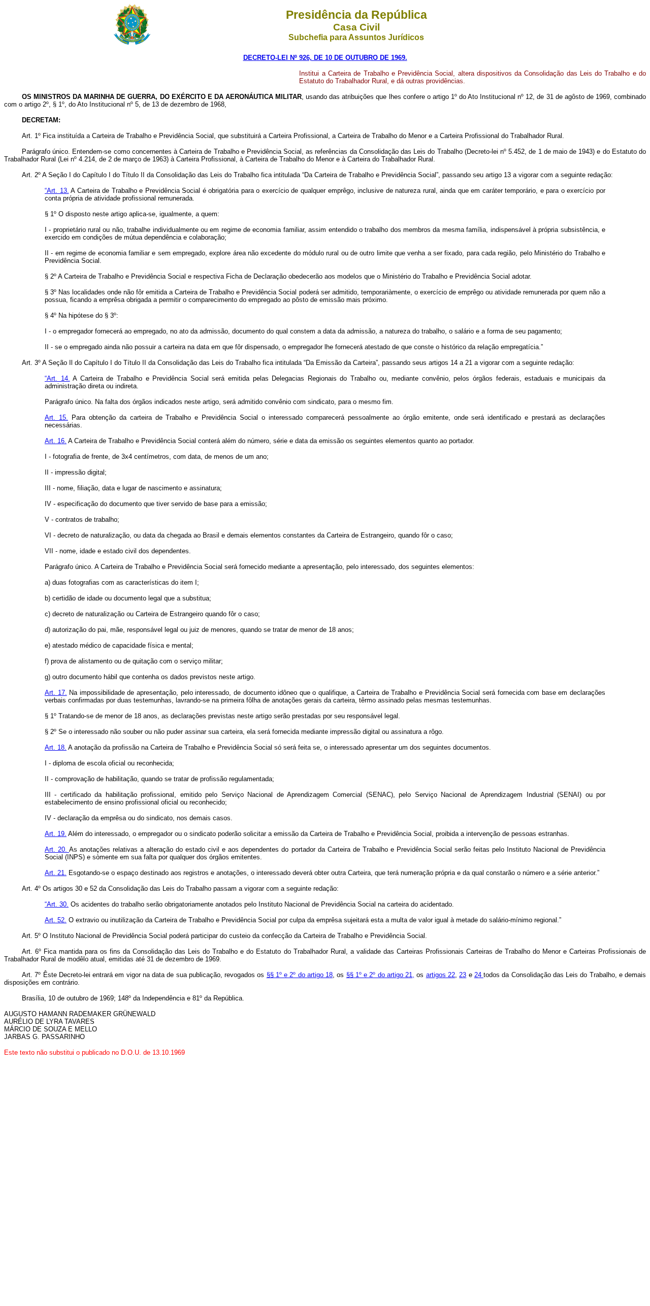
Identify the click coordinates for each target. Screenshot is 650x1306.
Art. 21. (56, 873)
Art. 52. (56, 920)
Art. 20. (57, 849)
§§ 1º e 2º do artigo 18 (300, 975)
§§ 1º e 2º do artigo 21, (380, 975)
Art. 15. (56, 417)
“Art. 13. (57, 190)
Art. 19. (56, 834)
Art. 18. (56, 747)
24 (478, 975)
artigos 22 (440, 975)
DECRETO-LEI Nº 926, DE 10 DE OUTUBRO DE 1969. (325, 57)
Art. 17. (56, 692)
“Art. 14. (57, 378)
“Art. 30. (57, 904)
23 (462, 975)
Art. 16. (56, 441)
